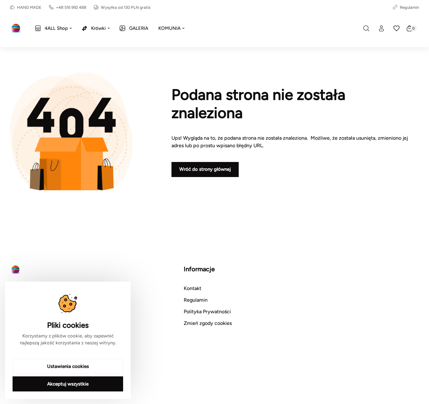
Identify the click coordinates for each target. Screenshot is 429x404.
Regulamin (409, 7)
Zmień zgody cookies (208, 323)
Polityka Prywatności (207, 312)
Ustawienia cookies (68, 366)
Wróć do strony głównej (205, 169)
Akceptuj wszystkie (68, 384)
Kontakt (192, 288)
